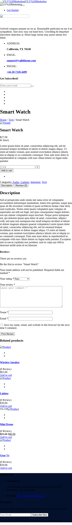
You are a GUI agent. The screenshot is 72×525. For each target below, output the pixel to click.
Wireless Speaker (10, 362)
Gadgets (24, 182)
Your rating (7, 278)
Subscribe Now (39, 515)
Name (4, 312)
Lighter (4, 393)
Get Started (13, 10)
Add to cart (6, 170)
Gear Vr (4, 455)
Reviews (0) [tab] (21, 185)
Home (3, 119)
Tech (11, 119)
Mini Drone (6, 424)
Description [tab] (6, 185)
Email (4, 318)
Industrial (35, 182)
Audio (15, 182)
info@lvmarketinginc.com (30, 495)
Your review (7, 284)
